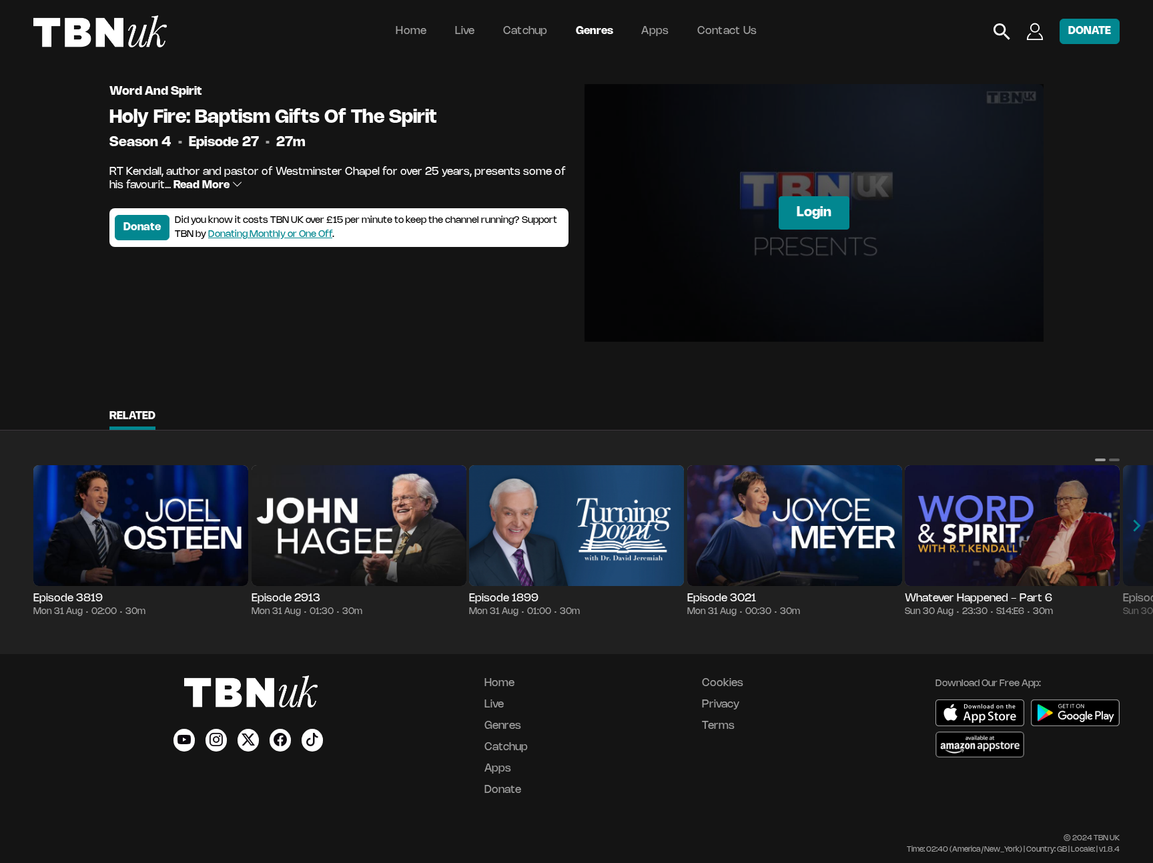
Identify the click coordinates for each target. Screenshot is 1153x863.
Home (411, 31)
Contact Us (727, 31)
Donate (142, 227)
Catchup (525, 31)
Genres (595, 31)
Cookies (722, 683)
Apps (655, 31)
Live (465, 31)
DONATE (1089, 31)
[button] (1100, 460)
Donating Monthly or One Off (270, 234)
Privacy (720, 704)
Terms (718, 726)
